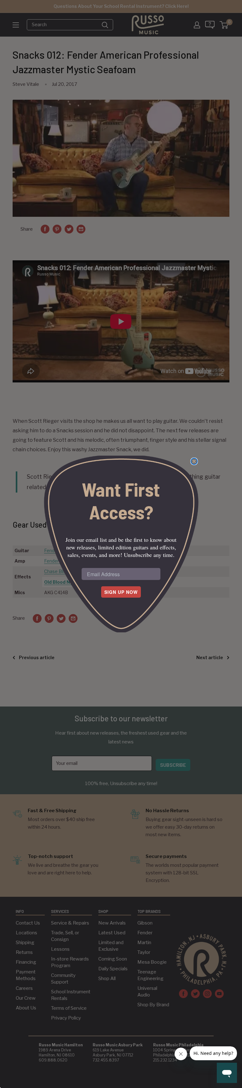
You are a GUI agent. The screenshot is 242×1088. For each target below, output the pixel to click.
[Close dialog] (194, 461)
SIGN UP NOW (121, 592)
